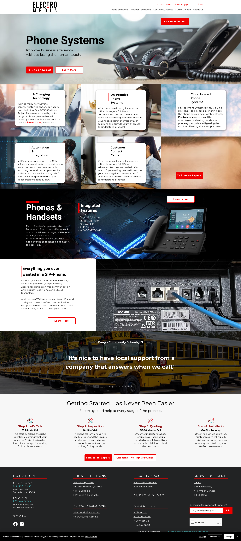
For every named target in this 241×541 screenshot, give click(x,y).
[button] (199, 4)
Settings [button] (202, 536)
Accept (229, 536)
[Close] (237, 536)
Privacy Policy (91, 536)
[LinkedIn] (22, 524)
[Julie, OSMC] (116, 387)
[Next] (226, 362)
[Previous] (15, 362)
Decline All (215, 536)
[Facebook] (15, 524)
